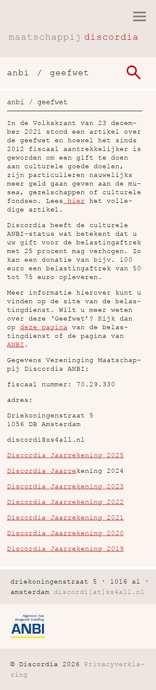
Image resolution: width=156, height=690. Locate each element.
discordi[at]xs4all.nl (99, 592)
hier (74, 201)
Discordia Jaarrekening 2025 (65, 455)
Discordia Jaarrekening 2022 (65, 502)
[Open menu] (139, 16)
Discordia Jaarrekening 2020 (65, 533)
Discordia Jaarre (41, 471)
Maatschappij (74, 37)
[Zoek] (133, 72)
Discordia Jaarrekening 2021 (65, 517)
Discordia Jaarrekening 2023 (65, 486)
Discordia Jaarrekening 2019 (65, 548)
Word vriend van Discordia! (16, 259)
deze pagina (44, 327)
